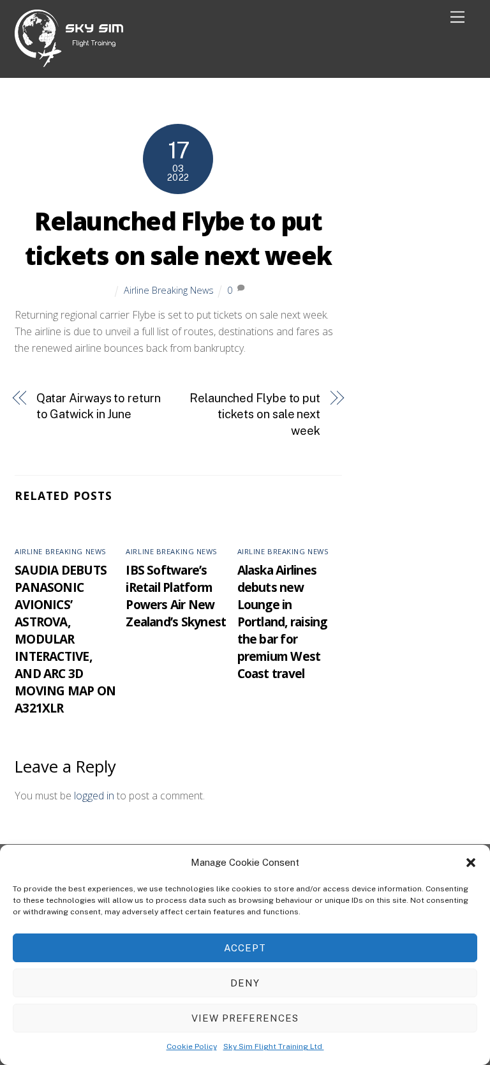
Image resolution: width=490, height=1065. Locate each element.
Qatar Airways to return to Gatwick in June (98, 406)
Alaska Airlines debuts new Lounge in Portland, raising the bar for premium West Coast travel (282, 621)
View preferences (245, 1018)
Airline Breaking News (169, 290)
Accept (245, 947)
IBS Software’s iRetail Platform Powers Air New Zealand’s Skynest (176, 595)
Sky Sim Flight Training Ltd (273, 1046)
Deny (245, 983)
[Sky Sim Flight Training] (69, 61)
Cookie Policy (192, 1046)
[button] (470, 862)
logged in (94, 796)
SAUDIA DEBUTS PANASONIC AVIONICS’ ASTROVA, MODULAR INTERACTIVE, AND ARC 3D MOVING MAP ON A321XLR (65, 638)
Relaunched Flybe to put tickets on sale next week (178, 238)
